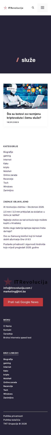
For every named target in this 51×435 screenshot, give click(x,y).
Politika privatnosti (13, 416)
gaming (7, 155)
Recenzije (8, 179)
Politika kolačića (11, 419)
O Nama (7, 326)
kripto (11, 89)
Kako (5, 163)
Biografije (8, 152)
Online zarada (10, 175)
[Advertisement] (25, 41)
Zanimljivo (8, 190)
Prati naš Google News (23, 302)
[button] (32, 7)
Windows (8, 186)
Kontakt (7, 330)
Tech (5, 182)
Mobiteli (7, 171)
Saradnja (8, 333)
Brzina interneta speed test (17, 337)
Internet (7, 159)
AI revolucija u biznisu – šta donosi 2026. (23, 207)
